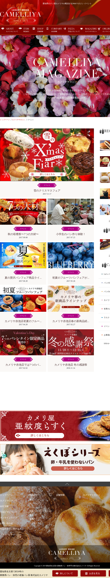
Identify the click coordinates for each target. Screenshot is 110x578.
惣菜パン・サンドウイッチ (41, 511)
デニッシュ (34, 504)
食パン (32, 500)
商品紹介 (26, 29)
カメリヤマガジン (91, 29)
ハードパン (34, 507)
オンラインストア (8, 517)
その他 (32, 523)
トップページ (6, 495)
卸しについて (66, 573)
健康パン (33, 519)
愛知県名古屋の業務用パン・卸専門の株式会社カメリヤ (66, 566)
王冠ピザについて (74, 29)
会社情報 (56, 29)
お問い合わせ (6, 523)
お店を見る (94, 573)
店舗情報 (40, 29)
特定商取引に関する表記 (12, 529)
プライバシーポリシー (10, 534)
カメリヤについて (12, 29)
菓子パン (33, 515)
